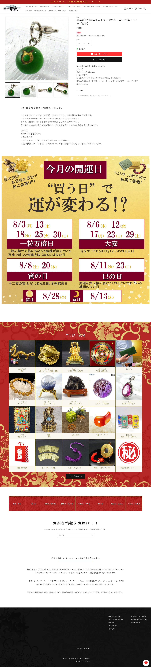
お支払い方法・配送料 (138, 616)
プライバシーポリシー (115, 619)
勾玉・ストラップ (102, 435)
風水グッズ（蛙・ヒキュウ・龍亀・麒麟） (48, 370)
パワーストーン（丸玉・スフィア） (48, 403)
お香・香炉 (75, 435)
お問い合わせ (135, 623)
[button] (144, 8)
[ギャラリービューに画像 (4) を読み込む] (61, 90)
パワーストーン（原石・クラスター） (75, 403)
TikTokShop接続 (82, 96)
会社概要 (111, 623)
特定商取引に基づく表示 (139, 619)
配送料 (82, 36)
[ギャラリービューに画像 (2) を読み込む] (28, 90)
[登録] (91, 535)
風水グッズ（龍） (22, 370)
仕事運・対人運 (67, 503)
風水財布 (129, 369)
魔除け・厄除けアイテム (102, 468)
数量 (78, 39)
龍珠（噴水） (49, 436)
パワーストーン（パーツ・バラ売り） (102, 403)
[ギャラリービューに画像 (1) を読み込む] (12, 90)
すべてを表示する (75, 476)
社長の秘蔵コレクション (129, 468)
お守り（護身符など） (22, 436)
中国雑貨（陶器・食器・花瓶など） (129, 436)
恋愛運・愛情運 (50, 503)
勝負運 (100, 503)
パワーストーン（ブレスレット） (22, 403)
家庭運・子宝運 (134, 503)
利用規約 (111, 629)
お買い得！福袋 (22, 468)
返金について (113, 626)
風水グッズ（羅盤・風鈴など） (102, 370)
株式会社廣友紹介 (114, 616)
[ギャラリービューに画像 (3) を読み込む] (44, 90)
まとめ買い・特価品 (48, 468)
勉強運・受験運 (117, 503)
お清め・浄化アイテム (75, 468)
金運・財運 (17, 503)
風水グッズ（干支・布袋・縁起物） (75, 370)
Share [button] (81, 90)
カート (139, 8)
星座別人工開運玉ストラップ (100, 96)
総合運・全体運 (84, 503)
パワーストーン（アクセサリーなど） (128, 403)
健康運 (33, 503)
